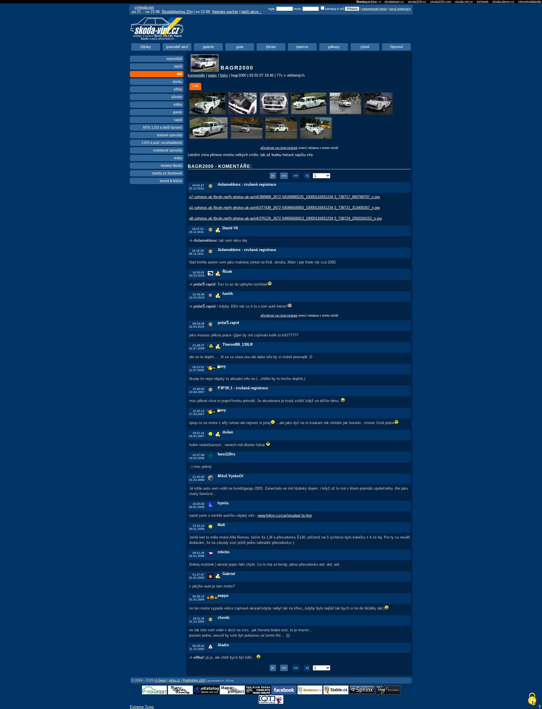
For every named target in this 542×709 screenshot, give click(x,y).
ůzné (365, 47)
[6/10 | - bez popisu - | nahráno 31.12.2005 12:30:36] (378, 113)
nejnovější (174, 59)
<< (284, 176)
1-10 (195, 86)
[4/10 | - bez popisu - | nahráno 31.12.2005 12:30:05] (309, 113)
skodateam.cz (394, 1)
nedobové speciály (167, 150)
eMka (178, 105)
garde (177, 112)
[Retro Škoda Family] (180, 693)
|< (272, 176)
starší (178, 66)
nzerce (302, 47)
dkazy (334, 47)
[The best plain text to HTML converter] (387, 693)
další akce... (251, 12)
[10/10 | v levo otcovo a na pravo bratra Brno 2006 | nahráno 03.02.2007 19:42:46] (316, 138)
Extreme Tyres (142, 707)
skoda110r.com (440, 1)
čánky (145, 47)
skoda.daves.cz (503, 1)
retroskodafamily (529, 1)
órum (271, 47)
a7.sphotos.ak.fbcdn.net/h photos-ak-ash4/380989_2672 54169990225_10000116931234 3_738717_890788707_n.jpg (284, 197)
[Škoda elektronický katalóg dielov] (206, 693)
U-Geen (160, 680)
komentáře (196, 75)
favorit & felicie (171, 181)
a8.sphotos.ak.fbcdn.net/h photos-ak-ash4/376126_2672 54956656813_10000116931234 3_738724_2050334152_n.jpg (285, 218)
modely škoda (171, 166)
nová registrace (400, 8)
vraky (178, 158)
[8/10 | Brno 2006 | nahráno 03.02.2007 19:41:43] (247, 138)
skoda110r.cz (417, 1)
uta (239, 47)
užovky (176, 97)
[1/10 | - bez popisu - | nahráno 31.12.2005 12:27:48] (208, 113)
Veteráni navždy (225, 12)
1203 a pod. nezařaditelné (162, 143)
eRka (178, 89)
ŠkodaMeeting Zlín (177, 12)
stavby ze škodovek (167, 173)
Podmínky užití (194, 680)
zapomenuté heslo (374, 8)
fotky (224, 75)
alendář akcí (177, 47)
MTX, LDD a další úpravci (162, 127)
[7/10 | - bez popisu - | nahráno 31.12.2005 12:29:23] (209, 138)
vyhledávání (144, 7)
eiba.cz (174, 680)
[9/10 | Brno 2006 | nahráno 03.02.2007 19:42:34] (282, 138)
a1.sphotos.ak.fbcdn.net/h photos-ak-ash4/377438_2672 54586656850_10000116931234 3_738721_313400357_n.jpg (284, 208)
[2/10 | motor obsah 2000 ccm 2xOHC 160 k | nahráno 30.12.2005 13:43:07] (243, 113)
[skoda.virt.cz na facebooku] (284, 693)
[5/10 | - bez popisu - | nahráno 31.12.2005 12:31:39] (346, 113)
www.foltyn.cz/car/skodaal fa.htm (285, 515)
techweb (482, 1)
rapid (178, 120)
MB (179, 74)
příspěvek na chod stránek (279, 148)
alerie (208, 47)
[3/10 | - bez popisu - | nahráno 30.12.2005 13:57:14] (274, 113)
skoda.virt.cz (464, 1)
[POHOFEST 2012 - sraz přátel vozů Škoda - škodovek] (154, 693)
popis (212, 75)
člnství (396, 47)
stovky (177, 82)
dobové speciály (169, 135)
